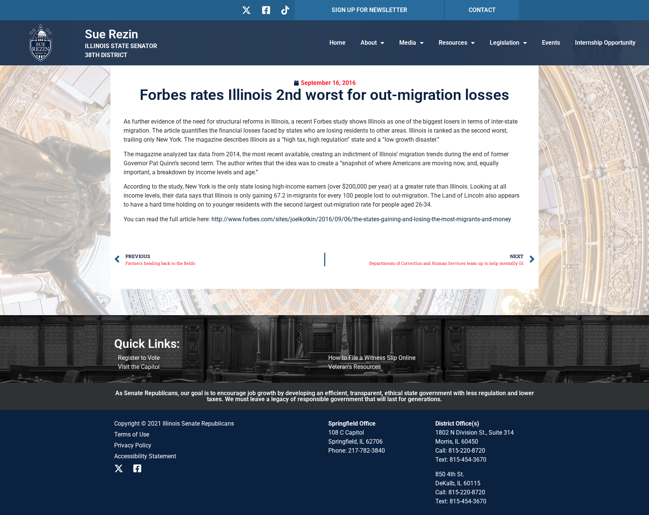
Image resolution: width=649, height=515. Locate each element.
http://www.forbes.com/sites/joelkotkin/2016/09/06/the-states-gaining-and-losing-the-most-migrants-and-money (361, 219)
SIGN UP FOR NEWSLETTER (369, 10)
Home (337, 42)
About (369, 42)
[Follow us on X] (246, 10)
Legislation (504, 42)
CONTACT (482, 10)
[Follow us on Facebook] (265, 10)
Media (407, 42)
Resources (453, 42)
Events (551, 42)
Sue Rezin (111, 34)
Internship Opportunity (605, 42)
